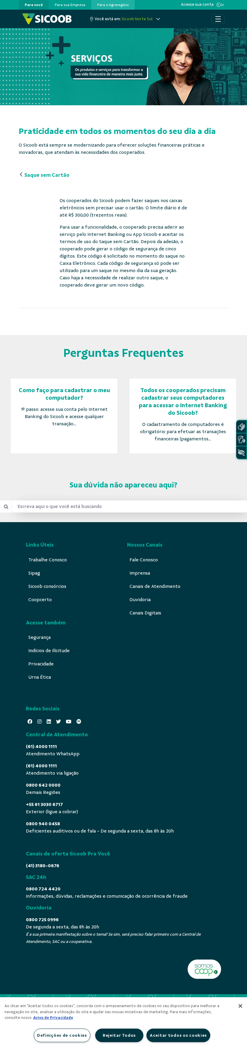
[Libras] (241, 426)
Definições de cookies (62, 1035)
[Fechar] (240, 1006)
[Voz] (241, 439)
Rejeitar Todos (119, 1035)
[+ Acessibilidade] (241, 452)
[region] (123, 1023)
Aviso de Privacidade (53, 1018)
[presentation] (34, 5)
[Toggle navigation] (218, 19)
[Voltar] (21, 175)
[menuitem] (34, 5)
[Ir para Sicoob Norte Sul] (47, 18)
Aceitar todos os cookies (178, 1035)
